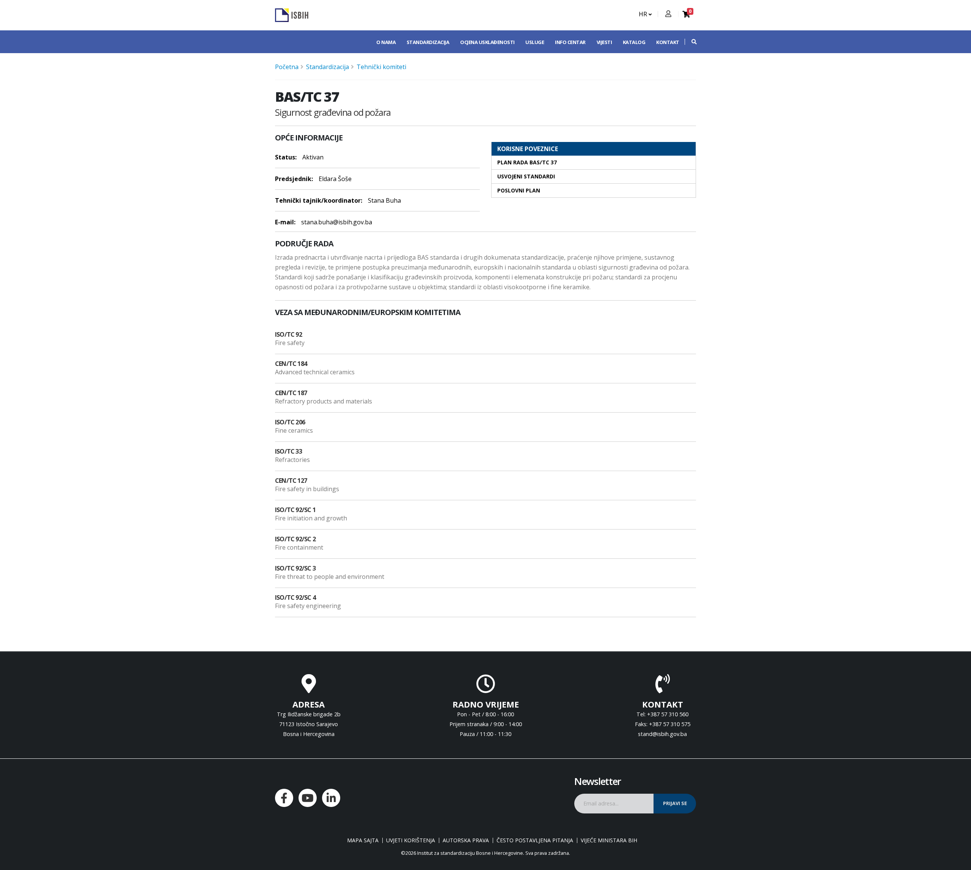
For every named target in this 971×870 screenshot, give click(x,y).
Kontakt (667, 42)
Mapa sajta (363, 840)
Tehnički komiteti (381, 67)
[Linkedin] (331, 798)
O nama (386, 42)
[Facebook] (284, 798)
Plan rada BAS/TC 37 (527, 162)
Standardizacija (428, 42)
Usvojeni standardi (526, 176)
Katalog (634, 42)
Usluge (534, 42)
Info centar (570, 42)
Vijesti (604, 42)
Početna (287, 67)
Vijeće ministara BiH (609, 840)
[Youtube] (308, 798)
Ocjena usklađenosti (487, 42)
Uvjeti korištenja (410, 840)
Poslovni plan (518, 190)
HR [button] (644, 14)
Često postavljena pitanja (534, 840)
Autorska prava (466, 840)
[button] (690, 42)
